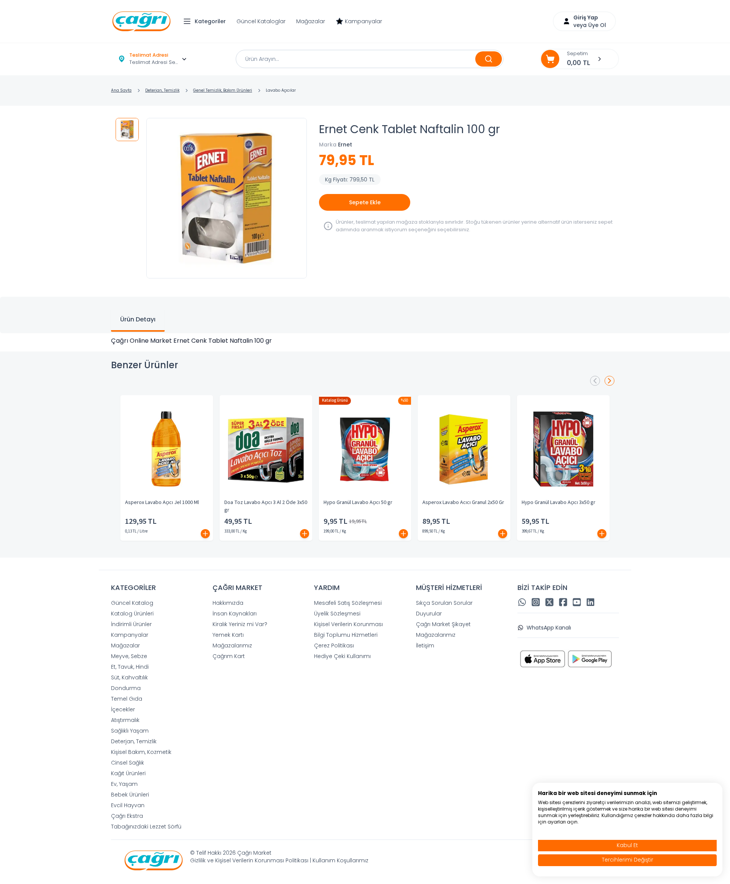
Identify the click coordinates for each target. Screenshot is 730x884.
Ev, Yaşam (124, 784)
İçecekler (123, 709)
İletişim (425, 645)
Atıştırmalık (125, 720)
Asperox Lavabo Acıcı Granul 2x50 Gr (463, 502)
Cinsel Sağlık (127, 762)
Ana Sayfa (121, 90)
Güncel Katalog (132, 603)
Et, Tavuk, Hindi (130, 667)
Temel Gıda (126, 699)
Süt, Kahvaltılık (129, 677)
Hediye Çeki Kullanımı (342, 656)
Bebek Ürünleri (130, 794)
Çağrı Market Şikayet (443, 624)
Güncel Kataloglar (261, 21)
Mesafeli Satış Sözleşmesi (348, 603)
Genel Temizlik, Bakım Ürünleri (222, 90)
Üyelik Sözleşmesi (337, 613)
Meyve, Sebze (129, 656)
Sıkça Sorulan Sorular (444, 603)
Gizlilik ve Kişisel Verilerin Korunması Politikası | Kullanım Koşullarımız (279, 860)
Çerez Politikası (334, 645)
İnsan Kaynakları (235, 613)
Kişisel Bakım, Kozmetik (141, 752)
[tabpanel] (365, 340)
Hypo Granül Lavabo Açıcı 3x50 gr (558, 502)
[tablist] (365, 315)
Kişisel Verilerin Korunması (348, 624)
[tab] (138, 320)
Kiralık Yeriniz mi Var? (240, 624)
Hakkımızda (228, 603)
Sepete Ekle (365, 202)
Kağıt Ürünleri (128, 773)
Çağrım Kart (229, 656)
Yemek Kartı (228, 635)
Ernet (345, 144)
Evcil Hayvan (127, 805)
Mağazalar (310, 21)
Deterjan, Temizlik (162, 90)
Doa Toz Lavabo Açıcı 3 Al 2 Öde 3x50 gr (265, 506)
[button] (206, 21)
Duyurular (429, 613)
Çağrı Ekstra (127, 816)
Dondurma (126, 688)
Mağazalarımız (232, 645)
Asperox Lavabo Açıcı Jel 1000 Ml (162, 502)
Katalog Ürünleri (132, 613)
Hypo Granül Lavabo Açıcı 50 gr (358, 502)
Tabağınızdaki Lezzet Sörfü (146, 826)
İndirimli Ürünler (131, 624)
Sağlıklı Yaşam (130, 731)
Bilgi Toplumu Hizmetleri (346, 635)
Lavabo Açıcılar (281, 90)
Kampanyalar (363, 21)
